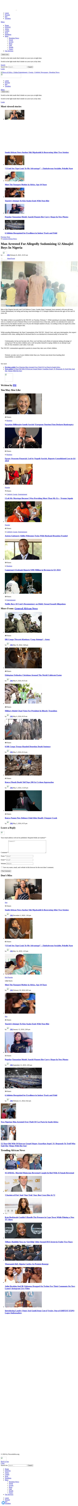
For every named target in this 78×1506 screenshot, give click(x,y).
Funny (11, 49)
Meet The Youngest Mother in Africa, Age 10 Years (26, 185)
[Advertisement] (41, 135)
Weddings (8, 34)
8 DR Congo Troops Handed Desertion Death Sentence (27, 747)
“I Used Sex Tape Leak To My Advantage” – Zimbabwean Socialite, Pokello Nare (39, 168)
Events (11, 42)
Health (11, 47)
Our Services (9, 51)
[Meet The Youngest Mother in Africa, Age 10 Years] (41, 177)
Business (9, 420)
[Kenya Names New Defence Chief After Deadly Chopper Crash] (41, 801)
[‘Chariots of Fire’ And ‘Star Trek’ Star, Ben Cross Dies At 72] (41, 1184)
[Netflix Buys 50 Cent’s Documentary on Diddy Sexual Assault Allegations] (41, 583)
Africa (7, 29)
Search (30, 67)
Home (7, 25)
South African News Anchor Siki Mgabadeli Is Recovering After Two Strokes (37, 152)
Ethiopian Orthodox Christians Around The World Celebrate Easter (33, 675)
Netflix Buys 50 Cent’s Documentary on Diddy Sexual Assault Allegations (35, 604)
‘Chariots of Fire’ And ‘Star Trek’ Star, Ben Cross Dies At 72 (30, 1195)
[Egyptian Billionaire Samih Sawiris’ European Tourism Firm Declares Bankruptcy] (41, 404)
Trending (8, 18)
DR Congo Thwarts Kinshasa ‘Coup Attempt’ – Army (27, 639)
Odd (10, 45)
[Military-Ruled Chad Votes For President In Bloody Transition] (41, 693)
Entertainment (22, 494)
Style (6, 33)
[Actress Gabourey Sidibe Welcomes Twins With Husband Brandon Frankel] (41, 511)
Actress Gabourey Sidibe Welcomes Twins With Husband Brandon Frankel (36, 536)
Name (3, 856)
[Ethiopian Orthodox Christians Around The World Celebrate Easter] (41, 658)
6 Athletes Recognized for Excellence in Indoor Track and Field (31, 233)
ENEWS (8, 27)
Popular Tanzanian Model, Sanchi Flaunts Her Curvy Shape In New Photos (36, 217)
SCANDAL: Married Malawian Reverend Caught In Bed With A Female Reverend (39, 1173)
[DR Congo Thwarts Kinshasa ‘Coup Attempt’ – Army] (41, 622)
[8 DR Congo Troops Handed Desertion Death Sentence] (41, 729)
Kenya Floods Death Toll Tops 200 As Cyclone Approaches (29, 782)
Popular (7, 15)
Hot (6, 17)
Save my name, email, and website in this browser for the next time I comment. (28, 867)
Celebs (7, 31)
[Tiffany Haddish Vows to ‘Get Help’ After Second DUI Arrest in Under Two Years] (41, 1231)
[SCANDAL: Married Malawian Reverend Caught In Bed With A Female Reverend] (41, 1162)
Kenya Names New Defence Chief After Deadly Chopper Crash (31, 818)
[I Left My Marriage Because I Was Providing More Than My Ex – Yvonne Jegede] (41, 474)
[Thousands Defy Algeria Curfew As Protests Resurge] (41, 1253)
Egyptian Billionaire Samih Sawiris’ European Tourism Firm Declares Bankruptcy (39, 424)
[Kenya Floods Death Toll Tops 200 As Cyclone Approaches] (41, 765)
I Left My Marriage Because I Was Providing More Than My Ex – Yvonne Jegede (39, 498)
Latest (7, 13)
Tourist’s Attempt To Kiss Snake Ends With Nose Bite (27, 201)
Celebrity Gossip (11, 494)
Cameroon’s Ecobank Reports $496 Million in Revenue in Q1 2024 (33, 570)
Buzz (10, 43)
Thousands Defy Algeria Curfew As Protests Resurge (26, 1264)
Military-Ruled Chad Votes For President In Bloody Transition (31, 711)
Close (2, 1463)
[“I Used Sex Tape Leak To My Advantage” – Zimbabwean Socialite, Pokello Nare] (41, 160)
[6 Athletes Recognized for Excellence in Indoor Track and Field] (41, 225)
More (6, 36)
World (11, 40)
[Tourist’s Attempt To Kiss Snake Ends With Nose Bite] (41, 193)
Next (8, 237)
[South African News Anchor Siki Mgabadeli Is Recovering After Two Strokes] (41, 115)
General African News (26, 608)
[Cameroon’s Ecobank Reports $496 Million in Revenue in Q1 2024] (41, 549)
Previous (3, 237)
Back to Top (5, 1461)
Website (3, 863)
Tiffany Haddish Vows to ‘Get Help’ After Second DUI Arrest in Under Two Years (39, 1242)
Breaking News (14, 38)
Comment (4, 852)
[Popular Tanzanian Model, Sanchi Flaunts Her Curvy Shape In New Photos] (41, 209)
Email (3, 860)
